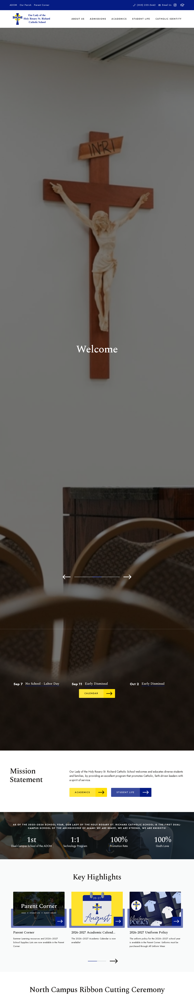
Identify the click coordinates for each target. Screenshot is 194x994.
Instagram (175, 5)
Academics (119, 18)
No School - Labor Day (42, 683)
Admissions (98, 18)
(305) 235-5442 (146, 5)
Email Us (167, 5)
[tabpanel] (97, 349)
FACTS (182, 5)
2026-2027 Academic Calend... (93, 932)
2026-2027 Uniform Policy (149, 932)
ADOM (13, 5)
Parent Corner (41, 5)
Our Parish (25, 5)
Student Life (141, 18)
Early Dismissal (96, 683)
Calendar (91, 693)
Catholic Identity (169, 18)
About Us (78, 18)
